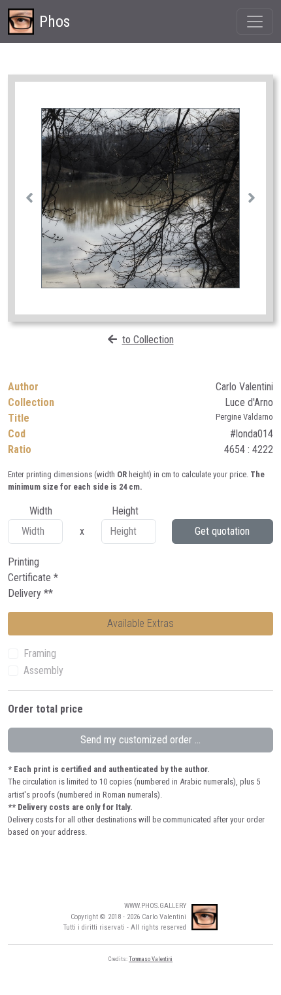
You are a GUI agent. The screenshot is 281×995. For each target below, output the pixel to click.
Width (40, 511)
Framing (40, 653)
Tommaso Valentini (151, 959)
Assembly (43, 670)
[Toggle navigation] (255, 21)
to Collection (148, 339)
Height (125, 511)
